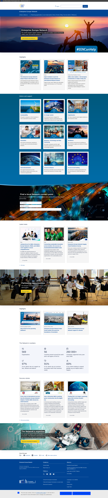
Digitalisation (71, 115)
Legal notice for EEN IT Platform (73, 471)
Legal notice (69, 486)
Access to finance (49, 167)
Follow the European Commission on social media (53, 482)
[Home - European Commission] (21, 6)
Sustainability (24, 115)
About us (26, 14)
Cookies (68, 482)
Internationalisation (25, 167)
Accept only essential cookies (81, 493)
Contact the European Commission (50, 479)
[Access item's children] (29, 15)
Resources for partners (47, 484)
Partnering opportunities (36, 14)
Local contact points (47, 14)
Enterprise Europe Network (25, 462)
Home (21, 14)
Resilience (71, 140)
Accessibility (69, 473)
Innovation (23, 140)
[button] (21, 455)
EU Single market (48, 115)
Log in (57, 6)
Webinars (74, 14)
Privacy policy (69, 484)
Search (85, 6)
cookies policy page (41, 492)
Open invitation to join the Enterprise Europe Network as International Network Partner (52, 78)
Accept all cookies (66, 493)
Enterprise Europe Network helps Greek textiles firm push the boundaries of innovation (53, 330)
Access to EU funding (74, 167)
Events (57, 14)
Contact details (46, 465)
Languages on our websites (72, 479)
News (54, 14)
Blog (61, 14)
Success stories (67, 14)
